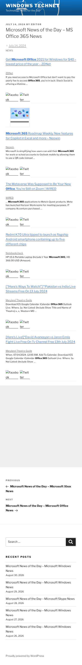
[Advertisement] (41, 426)
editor (36, 24)
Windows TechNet (33, 5)
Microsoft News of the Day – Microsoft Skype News (40, 599)
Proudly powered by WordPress (25, 655)
